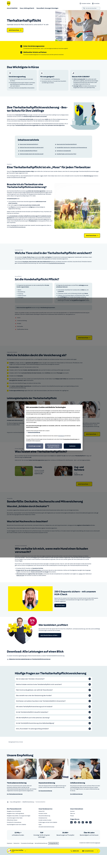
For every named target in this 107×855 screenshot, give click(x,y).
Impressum (61, 435)
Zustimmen (72, 446)
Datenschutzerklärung (34, 432)
